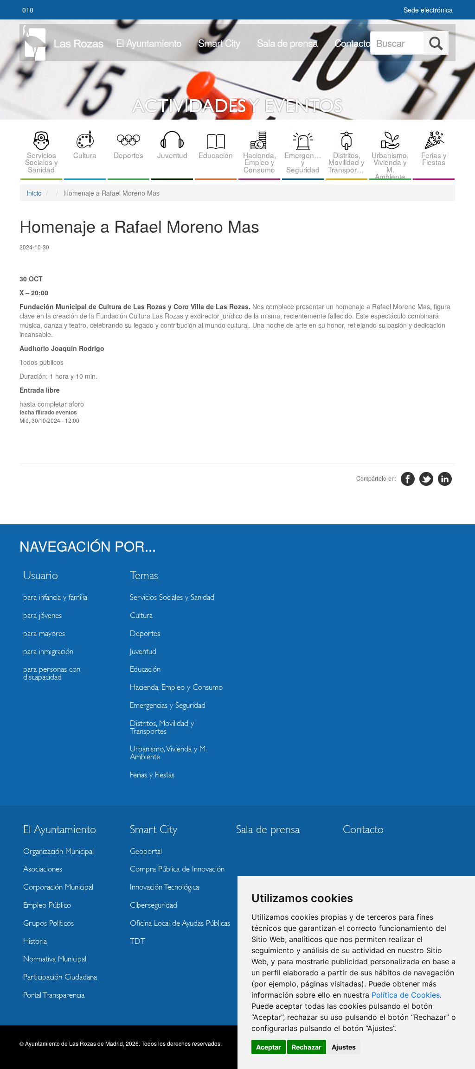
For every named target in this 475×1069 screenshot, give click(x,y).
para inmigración (48, 651)
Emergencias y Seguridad (304, 162)
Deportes (128, 155)
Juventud (172, 155)
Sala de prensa (287, 43)
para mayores (44, 633)
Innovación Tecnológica (164, 887)
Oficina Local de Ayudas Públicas (180, 923)
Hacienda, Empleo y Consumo (259, 162)
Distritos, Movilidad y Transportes (347, 162)
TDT (137, 941)
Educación (216, 155)
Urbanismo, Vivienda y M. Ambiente (390, 165)
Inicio (34, 192)
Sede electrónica (428, 9)
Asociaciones (42, 869)
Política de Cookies (406, 994)
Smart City (219, 43)
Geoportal (146, 851)
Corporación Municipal (58, 887)
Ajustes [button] (344, 1047)
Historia (35, 941)
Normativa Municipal (54, 958)
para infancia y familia (55, 597)
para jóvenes (42, 615)
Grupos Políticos (48, 923)
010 (27, 9)
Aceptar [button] (268, 1047)
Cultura (84, 155)
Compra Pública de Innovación (177, 869)
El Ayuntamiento (148, 43)
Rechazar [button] (306, 1047)
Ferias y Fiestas (434, 158)
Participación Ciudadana (60, 977)
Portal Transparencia (53, 995)
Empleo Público (47, 905)
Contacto (352, 43)
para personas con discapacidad (51, 673)
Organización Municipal (58, 851)
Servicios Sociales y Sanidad (41, 162)
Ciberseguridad (153, 905)
